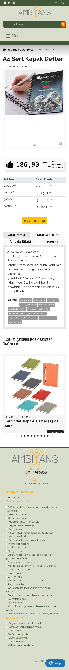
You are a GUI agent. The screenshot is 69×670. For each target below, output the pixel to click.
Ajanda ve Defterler (21, 49)
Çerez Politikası (16, 641)
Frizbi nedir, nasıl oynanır (22, 562)
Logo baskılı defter (17, 309)
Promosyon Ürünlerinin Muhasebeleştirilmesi (33, 613)
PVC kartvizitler (16, 602)
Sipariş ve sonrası (17, 638)
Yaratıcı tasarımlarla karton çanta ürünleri (31, 532)
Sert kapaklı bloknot (18, 313)
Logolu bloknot (15, 318)
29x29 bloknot (39, 300)
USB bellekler (15, 576)
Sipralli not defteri (48, 318)
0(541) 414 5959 (34, 472)
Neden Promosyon (18, 547)
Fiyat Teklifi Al (34, 220)
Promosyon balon (17, 584)
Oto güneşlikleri (16, 551)
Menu (16, 35)
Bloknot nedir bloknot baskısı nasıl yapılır (30, 595)
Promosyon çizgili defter (38, 309)
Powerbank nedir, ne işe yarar (24, 521)
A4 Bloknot (53, 300)
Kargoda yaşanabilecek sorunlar (25, 623)
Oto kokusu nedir (17, 518)
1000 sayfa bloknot (28, 305)
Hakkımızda (14, 497)
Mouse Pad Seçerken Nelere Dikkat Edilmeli (32, 565)
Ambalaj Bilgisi (20, 241)
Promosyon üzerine (18, 543)
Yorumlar (53, 241)
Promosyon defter (46, 305)
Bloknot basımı (30, 318)
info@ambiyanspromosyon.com (35, 483)
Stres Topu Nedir (17, 514)
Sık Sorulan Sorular (18, 634)
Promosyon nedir (17, 529)
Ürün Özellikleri (48, 235)
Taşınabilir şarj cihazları (20, 569)
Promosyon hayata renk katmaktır (26, 540)
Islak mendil (15, 573)
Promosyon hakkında (19, 536)
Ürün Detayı (16, 235)
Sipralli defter (15, 322)
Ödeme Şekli (15, 630)
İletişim (58, 2)
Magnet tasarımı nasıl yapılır (23, 525)
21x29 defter (25, 300)
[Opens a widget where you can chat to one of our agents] (55, 663)
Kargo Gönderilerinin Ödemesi (24, 627)
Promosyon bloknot (37, 313)
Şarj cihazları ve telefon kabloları (26, 580)
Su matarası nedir (17, 599)
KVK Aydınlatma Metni (20, 645)
